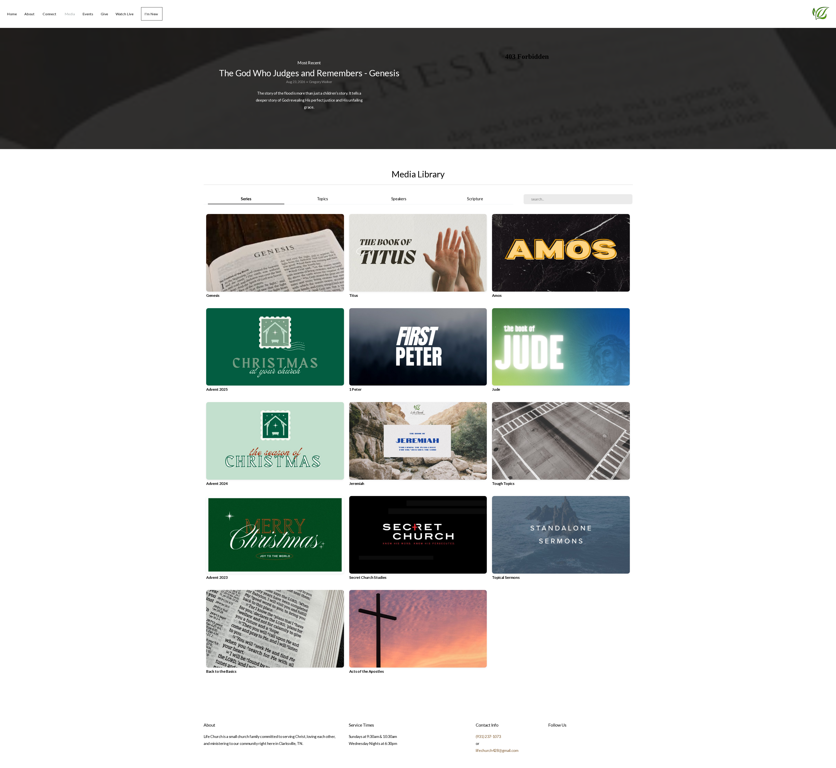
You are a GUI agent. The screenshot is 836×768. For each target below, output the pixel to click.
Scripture (475, 198)
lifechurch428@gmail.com (497, 750)
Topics (322, 198)
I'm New (152, 14)
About (29, 14)
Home (12, 14)
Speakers (398, 198)
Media (70, 14)
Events (88, 14)
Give (104, 14)
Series (246, 198)
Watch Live (124, 14)
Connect (50, 14)
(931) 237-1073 (488, 736)
